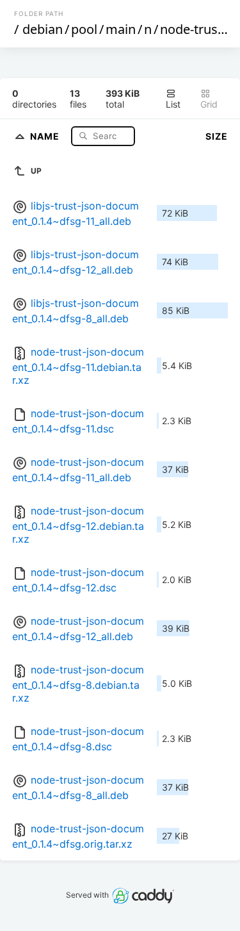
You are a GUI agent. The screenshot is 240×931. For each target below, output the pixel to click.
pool (84, 29)
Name (46, 135)
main (121, 29)
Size (216, 136)
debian (42, 29)
